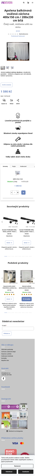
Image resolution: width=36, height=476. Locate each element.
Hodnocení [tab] (23, 166)
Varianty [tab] (5, 166)
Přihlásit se (7, 333)
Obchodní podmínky (7, 349)
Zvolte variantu (6, 85)
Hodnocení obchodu (7, 356)
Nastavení (17, 466)
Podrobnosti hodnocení (18, 36)
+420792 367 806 (6, 374)
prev (2, 221)
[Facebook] (3, 379)
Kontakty (4, 358)
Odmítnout (9, 471)
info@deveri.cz (5, 373)
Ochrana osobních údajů (8, 351)
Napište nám (5, 360)
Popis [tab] (14, 166)
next (34, 221)
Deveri (18, 31)
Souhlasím (25, 471)
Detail (8, 242)
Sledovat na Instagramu (16, 431)
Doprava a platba (6, 354)
